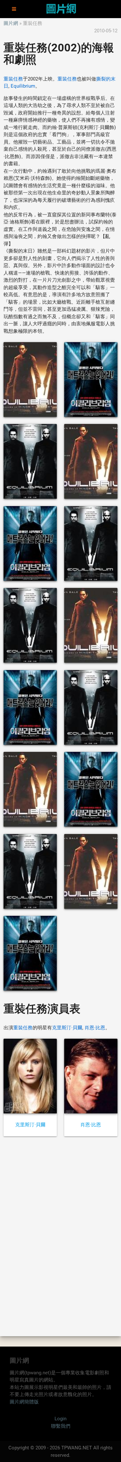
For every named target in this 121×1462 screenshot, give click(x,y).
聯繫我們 (60, 1426)
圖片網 (11, 23)
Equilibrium (23, 86)
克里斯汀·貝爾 (67, 1028)
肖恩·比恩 (95, 1028)
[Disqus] (60, 1235)
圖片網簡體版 (24, 1402)
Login (60, 1419)
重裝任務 (13, 79)
